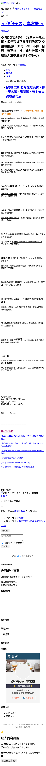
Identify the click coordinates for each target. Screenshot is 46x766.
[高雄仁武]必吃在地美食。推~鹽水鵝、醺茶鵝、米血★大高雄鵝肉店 (25, 92)
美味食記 (21, 518)
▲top (3, 526)
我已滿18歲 (6, 761)
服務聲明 (27, 727)
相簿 (8, 70)
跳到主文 (5, 31)
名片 (8, 76)
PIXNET (12, 724)
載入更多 (5, 531)
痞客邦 (17, 511)
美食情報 (22, 65)
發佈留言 (5, 546)
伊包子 (4, 496)
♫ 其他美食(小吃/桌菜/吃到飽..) (31, 521)
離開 (14, 761)
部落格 (9, 73)
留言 (23, 511)
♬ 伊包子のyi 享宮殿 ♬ (22, 23)
